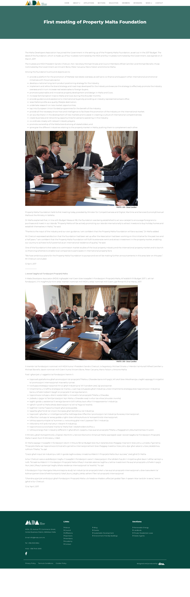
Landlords (137, 530)
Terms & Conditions (45, 563)
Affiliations (89, 3)
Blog (95, 528)
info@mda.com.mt (37, 537)
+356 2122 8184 (33, 543)
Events (96, 530)
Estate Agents (139, 536)
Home (67, 3)
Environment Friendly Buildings (105, 536)
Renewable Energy (141, 528)
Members (126, 3)
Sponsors (137, 3)
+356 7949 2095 (35, 549)
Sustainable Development (103, 533)
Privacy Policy (30, 563)
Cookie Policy (61, 563)
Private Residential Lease (143, 533)
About (76, 3)
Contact (159, 3)
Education (113, 3)
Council (68, 530)
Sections (101, 3)
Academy (68, 541)
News (148, 3)
